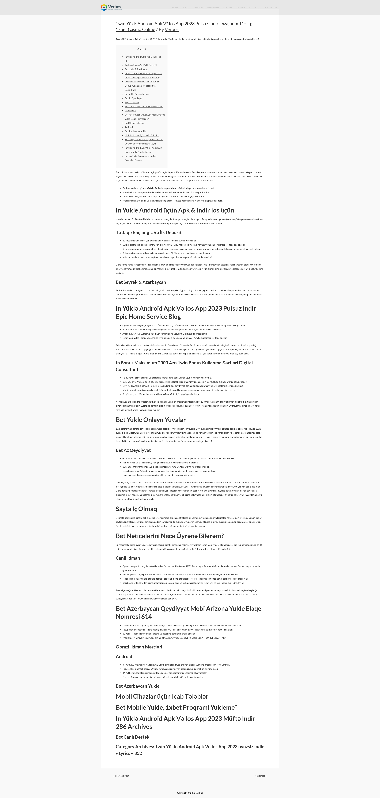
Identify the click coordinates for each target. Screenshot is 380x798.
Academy (228, 7)
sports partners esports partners (147, 490)
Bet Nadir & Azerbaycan (136, 69)
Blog (257, 7)
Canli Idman (130, 110)
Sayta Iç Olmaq (132, 102)
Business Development (206, 7)
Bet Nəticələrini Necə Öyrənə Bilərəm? (144, 106)
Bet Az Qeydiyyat (133, 98)
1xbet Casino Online (135, 29)
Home (175, 7)
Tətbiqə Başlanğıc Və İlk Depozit (141, 65)
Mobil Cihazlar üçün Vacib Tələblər (142, 135)
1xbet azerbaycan (143, 268)
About (186, 7)
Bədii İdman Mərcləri (135, 123)
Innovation (244, 7)
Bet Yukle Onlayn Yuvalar (137, 94)
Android (129, 127)
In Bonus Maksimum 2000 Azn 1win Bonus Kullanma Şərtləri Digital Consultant (142, 85)
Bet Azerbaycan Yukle (135, 131)
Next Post (261, 775)
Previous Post (120, 775)
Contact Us (270, 7)
